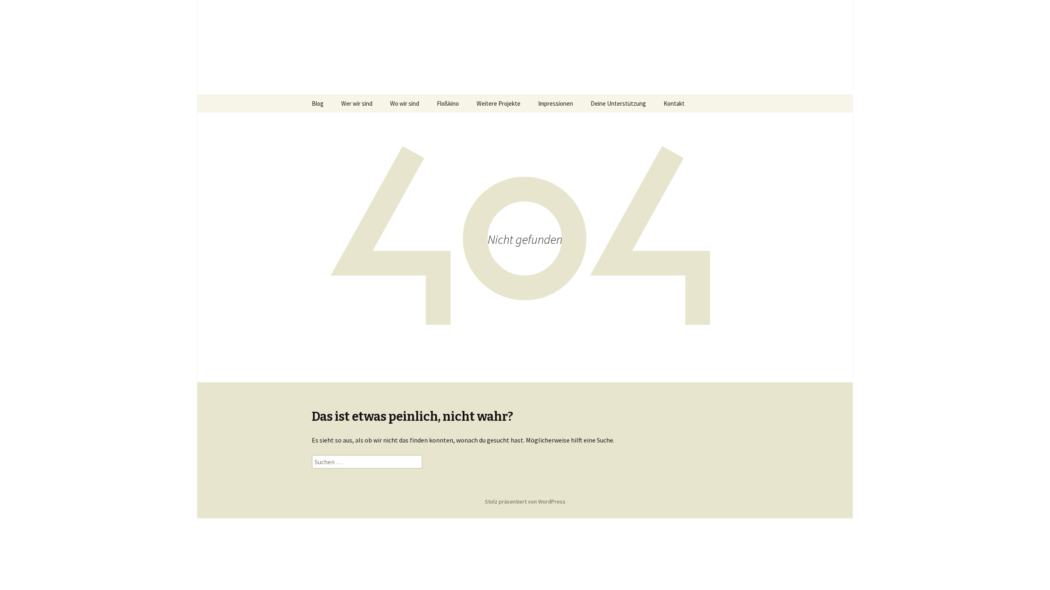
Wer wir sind (356, 103)
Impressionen (555, 103)
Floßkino (448, 103)
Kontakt (674, 103)
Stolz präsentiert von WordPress (525, 501)
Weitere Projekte (498, 103)
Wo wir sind (404, 103)
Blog (318, 103)
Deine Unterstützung (618, 103)
